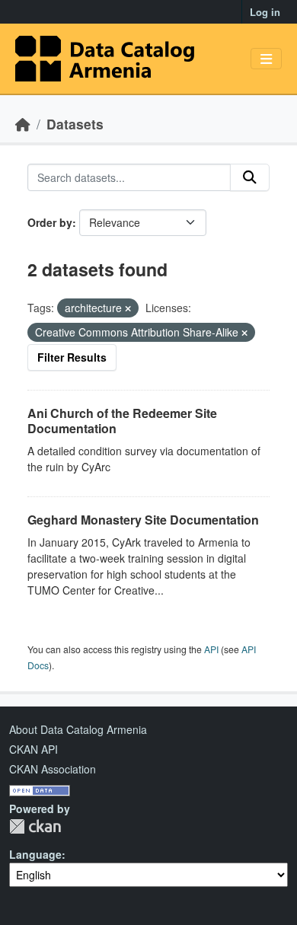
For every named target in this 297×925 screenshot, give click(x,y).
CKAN (35, 826)
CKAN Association (52, 769)
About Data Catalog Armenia (78, 729)
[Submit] (250, 177)
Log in (265, 12)
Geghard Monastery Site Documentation (143, 519)
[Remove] (128, 308)
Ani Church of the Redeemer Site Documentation (122, 421)
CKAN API (33, 749)
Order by (49, 222)
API (211, 649)
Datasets (75, 123)
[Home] (22, 123)
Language (35, 854)
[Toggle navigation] (266, 59)
